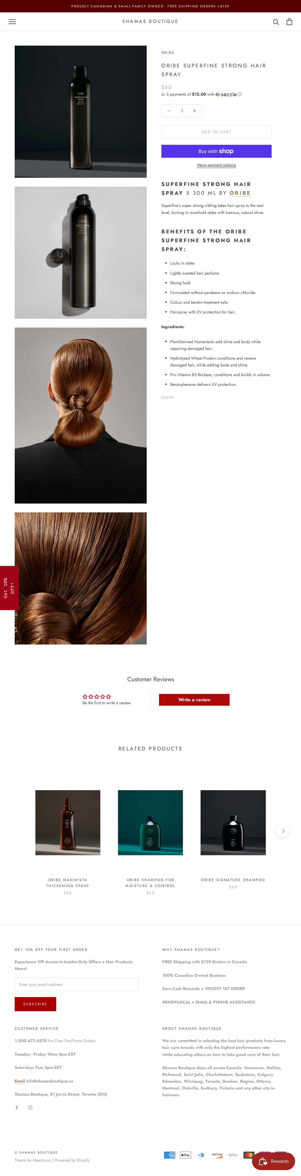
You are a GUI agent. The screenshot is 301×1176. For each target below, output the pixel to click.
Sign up (191, 612)
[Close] (226, 537)
